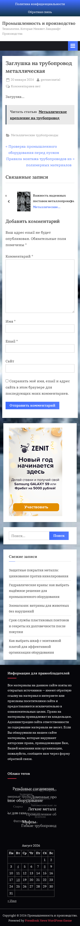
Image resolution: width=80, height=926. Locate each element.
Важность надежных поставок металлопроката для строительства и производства (49, 198)
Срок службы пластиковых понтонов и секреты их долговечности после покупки (39, 626)
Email (12, 341)
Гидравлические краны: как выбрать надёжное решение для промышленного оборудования (39, 591)
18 (18, 880)
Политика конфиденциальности (40, 4)
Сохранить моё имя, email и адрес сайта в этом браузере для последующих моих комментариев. (38, 387)
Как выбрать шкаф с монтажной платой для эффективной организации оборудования (35, 646)
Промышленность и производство (38, 23)
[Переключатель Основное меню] (73, 46)
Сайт (10, 361)
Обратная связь (40, 12)
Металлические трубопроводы (34, 135)
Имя (11, 321)
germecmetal (50, 79)
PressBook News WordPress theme (48, 920)
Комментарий (19, 256)
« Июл (12, 901)
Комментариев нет (25, 86)
